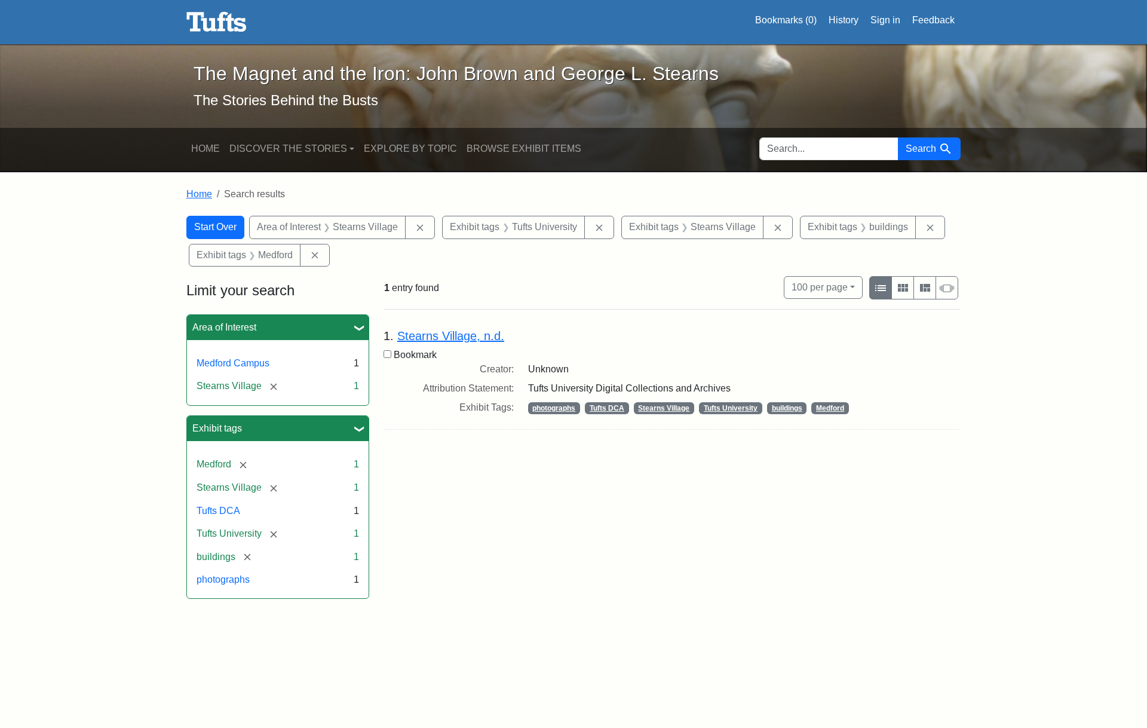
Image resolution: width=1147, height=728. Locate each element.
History (843, 20)
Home (205, 148)
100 (820, 287)
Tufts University (730, 408)
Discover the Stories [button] (288, 148)
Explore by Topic (410, 148)
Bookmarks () (786, 20)
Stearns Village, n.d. (450, 335)
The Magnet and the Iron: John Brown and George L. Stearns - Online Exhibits (216, 22)
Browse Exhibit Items (524, 148)
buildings (787, 408)
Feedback (933, 20)
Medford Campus (233, 363)
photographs (223, 579)
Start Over (215, 227)
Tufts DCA (218, 511)
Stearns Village (663, 408)
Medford (830, 408)
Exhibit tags (217, 428)
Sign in (885, 20)
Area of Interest (224, 327)
